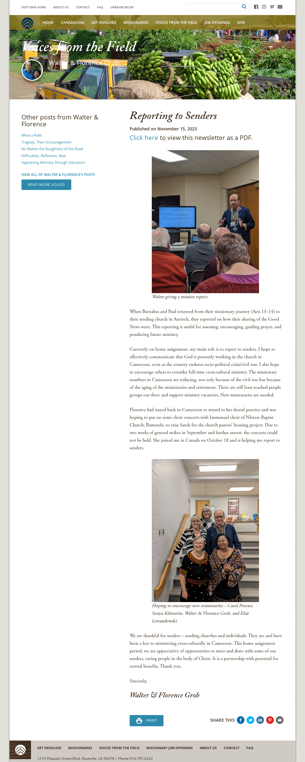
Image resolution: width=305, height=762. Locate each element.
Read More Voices (46, 184)
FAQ (100, 7)
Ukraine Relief (122, 7)
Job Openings (217, 22)
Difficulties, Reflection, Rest (43, 155)
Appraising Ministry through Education (53, 162)
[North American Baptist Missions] (27, 23)
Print (151, 720)
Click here (144, 137)
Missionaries (135, 22)
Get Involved (103, 22)
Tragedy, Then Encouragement (46, 142)
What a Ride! (31, 135)
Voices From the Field (176, 22)
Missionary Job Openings (169, 748)
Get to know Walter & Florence (76, 71)
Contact (83, 7)
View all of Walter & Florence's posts (58, 174)
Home (48, 22)
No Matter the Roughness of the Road (52, 148)
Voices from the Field (119, 748)
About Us (61, 7)
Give (241, 22)
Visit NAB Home (33, 7)
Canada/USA (72, 22)
